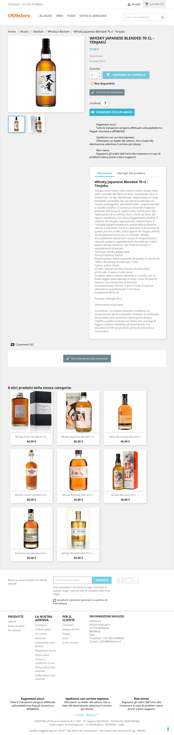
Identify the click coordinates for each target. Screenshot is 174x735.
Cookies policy (43, 629)
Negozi (66, 633)
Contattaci (68, 625)
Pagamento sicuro (45, 650)
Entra (65, 638)
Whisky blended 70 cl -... (125, 495)
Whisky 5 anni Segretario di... (31, 495)
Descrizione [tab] (104, 173)
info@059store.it (110, 641)
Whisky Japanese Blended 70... (78, 436)
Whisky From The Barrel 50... (31, 436)
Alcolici (45, 16)
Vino (59, 16)
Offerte (12, 621)
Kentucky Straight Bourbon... (125, 436)
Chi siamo (40, 633)
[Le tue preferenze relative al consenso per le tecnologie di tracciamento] (168, 729)
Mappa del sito (70, 629)
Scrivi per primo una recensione (89, 358)
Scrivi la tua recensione (109, 92)
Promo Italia (42, 655)
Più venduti (14, 630)
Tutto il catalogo (93, 16)
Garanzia (40, 638)
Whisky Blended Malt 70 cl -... (78, 553)
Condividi (105, 102)
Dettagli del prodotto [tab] (131, 173)
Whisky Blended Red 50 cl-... (78, 495)
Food (71, 16)
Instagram (135, 580)
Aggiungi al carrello (126, 75)
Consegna (41, 625)
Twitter (128, 580)
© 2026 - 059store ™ (87, 715)
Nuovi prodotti (16, 626)
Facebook (120, 580)
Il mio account (70, 642)
